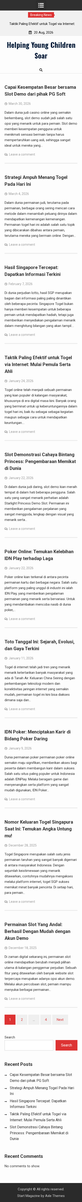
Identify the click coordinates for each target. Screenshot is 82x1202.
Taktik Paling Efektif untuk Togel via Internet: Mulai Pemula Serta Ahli (38, 364)
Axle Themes (55, 1196)
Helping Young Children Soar (41, 50)
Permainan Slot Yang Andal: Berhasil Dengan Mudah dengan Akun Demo (37, 931)
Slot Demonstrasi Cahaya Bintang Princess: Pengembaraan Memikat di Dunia (40, 461)
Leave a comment (22, 154)
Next (60, 1020)
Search (10, 1037)
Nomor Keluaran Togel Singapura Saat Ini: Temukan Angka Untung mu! (39, 828)
